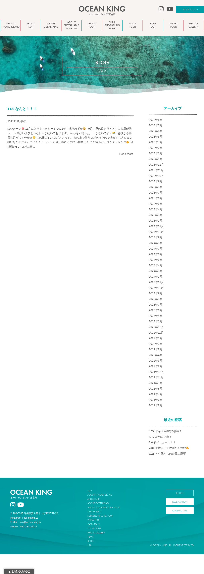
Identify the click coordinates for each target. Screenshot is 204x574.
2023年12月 (156, 282)
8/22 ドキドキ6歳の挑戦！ (165, 431)
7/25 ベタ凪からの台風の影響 (167, 453)
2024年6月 (155, 254)
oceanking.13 (31, 517)
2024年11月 (156, 231)
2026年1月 (155, 159)
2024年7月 (155, 248)
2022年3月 (155, 360)
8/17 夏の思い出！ (160, 436)
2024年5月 (155, 259)
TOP (89, 491)
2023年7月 (155, 304)
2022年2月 (155, 366)
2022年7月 (155, 343)
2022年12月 (156, 327)
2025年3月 (155, 215)
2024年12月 (156, 226)
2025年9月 (155, 181)
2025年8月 (155, 187)
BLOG (90, 541)
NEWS (90, 537)
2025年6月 (155, 198)
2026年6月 (155, 131)
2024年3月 (155, 271)
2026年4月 (155, 142)
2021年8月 (155, 388)
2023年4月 (155, 315)
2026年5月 (155, 136)
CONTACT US (179, 510)
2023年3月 (155, 321)
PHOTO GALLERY (96, 533)
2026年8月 (155, 119)
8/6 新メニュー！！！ (162, 442)
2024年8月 (155, 243)
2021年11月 (156, 377)
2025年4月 (155, 209)
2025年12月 (156, 164)
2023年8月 (155, 299)
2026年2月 (155, 153)
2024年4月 (155, 265)
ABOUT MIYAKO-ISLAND (99, 495)
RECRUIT (179, 493)
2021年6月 (155, 399)
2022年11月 (156, 332)
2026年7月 (155, 125)
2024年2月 (155, 276)
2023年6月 (155, 310)
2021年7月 (155, 394)
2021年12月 (156, 371)
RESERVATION (190, 9)
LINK (89, 545)
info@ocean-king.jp (30, 522)
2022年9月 (155, 338)
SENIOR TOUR (94, 512)
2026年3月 (155, 147)
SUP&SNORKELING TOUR (100, 516)
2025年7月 (155, 192)
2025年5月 (155, 203)
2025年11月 (156, 170)
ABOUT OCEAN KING (98, 503)
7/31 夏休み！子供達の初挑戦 (167, 448)
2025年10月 (156, 175)
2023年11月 (156, 287)
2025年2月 (155, 220)
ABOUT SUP (93, 499)
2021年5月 (155, 405)
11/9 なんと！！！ (22, 109)
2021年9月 (155, 383)
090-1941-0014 (28, 526)
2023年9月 (155, 293)
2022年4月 (155, 355)
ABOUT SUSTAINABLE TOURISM (103, 507)
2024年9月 (155, 237)
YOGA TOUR (93, 520)
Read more (126, 153)
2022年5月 (155, 349)
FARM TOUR (93, 524)
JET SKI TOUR (94, 528)
